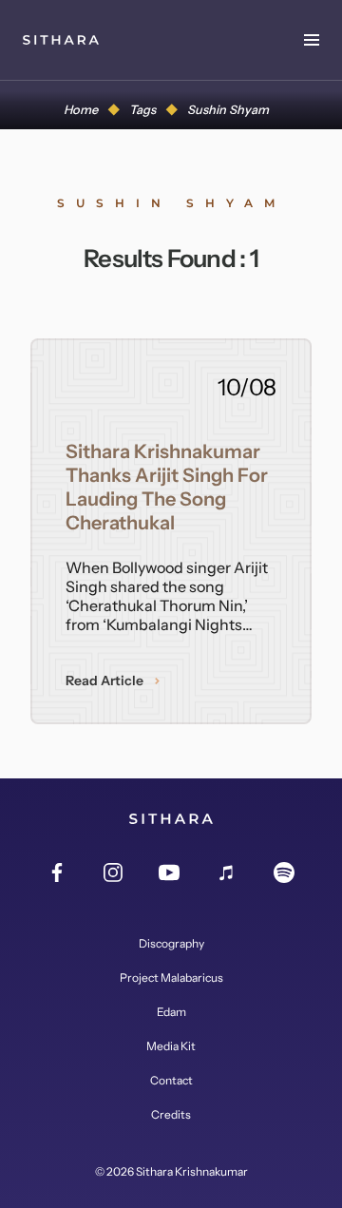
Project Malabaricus (171, 978)
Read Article (104, 680)
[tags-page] (61, 40)
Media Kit (171, 1046)
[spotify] (284, 873)
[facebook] (57, 873)
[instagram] (113, 873)
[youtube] (169, 873)
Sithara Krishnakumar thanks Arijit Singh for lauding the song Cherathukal (167, 487)
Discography (171, 943)
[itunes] (227, 873)
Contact (171, 1080)
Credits (171, 1115)
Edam (171, 1012)
